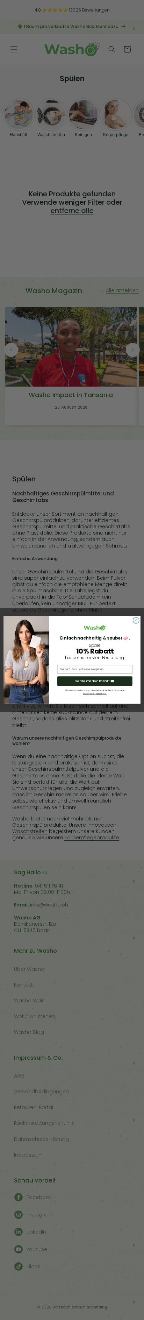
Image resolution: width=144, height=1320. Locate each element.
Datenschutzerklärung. (95, 693)
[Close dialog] (136, 620)
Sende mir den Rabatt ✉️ (95, 681)
